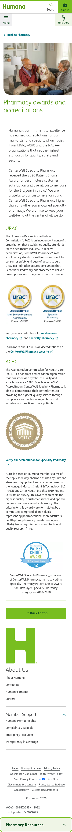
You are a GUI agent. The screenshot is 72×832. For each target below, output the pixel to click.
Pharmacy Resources (25, 824)
